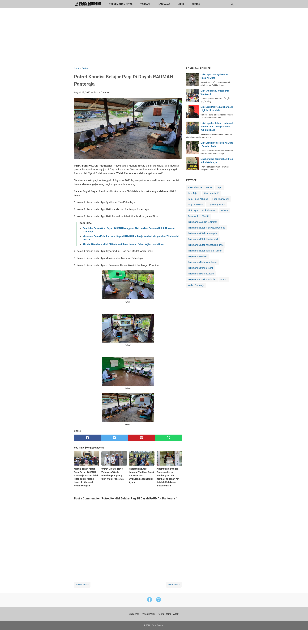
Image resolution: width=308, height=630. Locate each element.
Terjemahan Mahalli (197, 256)
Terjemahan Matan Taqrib (201, 268)
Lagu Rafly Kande (216, 204)
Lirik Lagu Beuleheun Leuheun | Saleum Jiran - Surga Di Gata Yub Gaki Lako (217, 126)
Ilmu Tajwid (193, 193)
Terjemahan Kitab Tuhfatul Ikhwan (205, 250)
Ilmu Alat (164, 4)
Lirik (181, 4)
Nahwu (224, 210)
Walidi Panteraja (196, 285)
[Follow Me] (158, 600)
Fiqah (219, 187)
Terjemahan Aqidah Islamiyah (202, 222)
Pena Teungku (158, 625)
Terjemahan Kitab (121, 4)
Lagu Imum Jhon (220, 199)
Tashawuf (193, 216)
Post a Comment (102, 92)
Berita (196, 4)
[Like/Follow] (149, 600)
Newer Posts (82, 584)
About (176, 614)
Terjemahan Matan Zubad (201, 273)
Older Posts (174, 584)
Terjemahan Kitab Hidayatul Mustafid (206, 227)
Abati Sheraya (195, 187)
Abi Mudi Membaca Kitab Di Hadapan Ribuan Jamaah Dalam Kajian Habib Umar (123, 244)
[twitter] (114, 438)
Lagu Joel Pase (195, 204)
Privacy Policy (148, 614)
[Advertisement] (154, 39)
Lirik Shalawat (209, 210)
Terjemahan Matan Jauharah (202, 262)
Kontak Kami (164, 614)
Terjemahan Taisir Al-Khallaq (202, 279)
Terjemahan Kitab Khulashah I (203, 239)
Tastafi (145, 4)
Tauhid (205, 216)
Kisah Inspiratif (211, 193)
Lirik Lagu (193, 210)
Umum (223, 279)
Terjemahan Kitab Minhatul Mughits (205, 245)
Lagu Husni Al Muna (198, 199)
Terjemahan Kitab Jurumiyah (202, 233)
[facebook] (87, 438)
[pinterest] (141, 438)
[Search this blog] (232, 4)
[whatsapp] (168, 438)
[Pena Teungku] (88, 4)
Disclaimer (134, 614)
